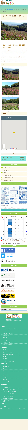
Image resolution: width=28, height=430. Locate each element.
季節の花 (4, 363)
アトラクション (6, 349)
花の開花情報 (10, 9)
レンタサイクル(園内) (8, 398)
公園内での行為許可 (8, 175)
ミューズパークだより (8, 333)
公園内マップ (7, 167)
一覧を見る (14, 210)
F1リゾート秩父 (21, 242)
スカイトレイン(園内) (8, 396)
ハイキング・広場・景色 (8, 361)
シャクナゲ (5, 375)
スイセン (5, 372)
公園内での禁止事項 (8, 177)
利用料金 (6, 172)
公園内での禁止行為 (7, 344)
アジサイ (5, 377)
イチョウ (5, 379)
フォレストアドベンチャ (11, 242)
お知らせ (4, 326)
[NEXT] (26, 216)
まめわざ (10, 309)
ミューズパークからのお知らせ (10, 328)
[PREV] (2, 216)
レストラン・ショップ (8, 354)
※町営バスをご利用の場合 (9, 391)
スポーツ (5, 356)
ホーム (2, 9)
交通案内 (4, 384)
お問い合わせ (5, 404)
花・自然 (5, 358)
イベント (5, 331)
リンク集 (4, 406)
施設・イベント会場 (7, 352)
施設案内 (4, 347)
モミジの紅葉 (6, 382)
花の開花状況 (6, 366)
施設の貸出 (6, 170)
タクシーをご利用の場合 (8, 393)
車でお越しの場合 (7, 387)
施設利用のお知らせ (8, 180)
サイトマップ (5, 401)
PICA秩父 (3, 242)
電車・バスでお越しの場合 (9, 389)
